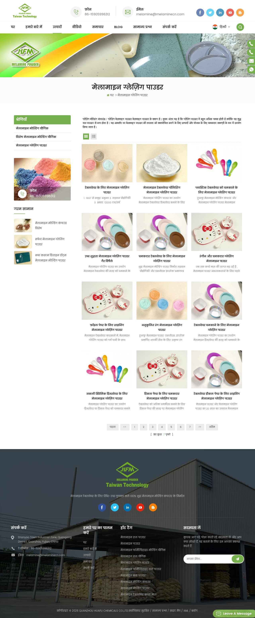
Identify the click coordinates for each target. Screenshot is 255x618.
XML (185, 611)
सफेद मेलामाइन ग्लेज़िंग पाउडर (49, 242)
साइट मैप (175, 611)
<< (125, 427)
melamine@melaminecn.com (160, 14)
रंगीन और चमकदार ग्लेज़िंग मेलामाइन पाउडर (217, 258)
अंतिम (212, 427)
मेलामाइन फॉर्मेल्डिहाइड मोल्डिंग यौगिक (143, 550)
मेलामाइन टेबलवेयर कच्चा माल (139, 595)
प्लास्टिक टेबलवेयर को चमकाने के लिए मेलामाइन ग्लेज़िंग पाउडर (216, 190)
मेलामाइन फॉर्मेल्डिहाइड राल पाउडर (141, 569)
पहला (113, 427)
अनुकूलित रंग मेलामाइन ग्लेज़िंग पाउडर (161, 327)
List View (94, 136)
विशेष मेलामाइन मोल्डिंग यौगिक (36, 137)
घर (13, 27)
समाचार (97, 27)
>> (199, 427)
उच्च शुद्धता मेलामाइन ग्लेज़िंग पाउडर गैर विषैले (107, 258)
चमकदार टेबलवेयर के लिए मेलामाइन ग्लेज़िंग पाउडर (162, 258)
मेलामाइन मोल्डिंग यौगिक (32, 128)
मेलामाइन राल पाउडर (133, 537)
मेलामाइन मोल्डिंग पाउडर (135, 588)
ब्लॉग (194, 611)
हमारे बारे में (34, 27)
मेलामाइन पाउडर (130, 544)
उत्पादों (57, 27)
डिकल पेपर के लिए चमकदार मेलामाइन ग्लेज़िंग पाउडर (161, 396)
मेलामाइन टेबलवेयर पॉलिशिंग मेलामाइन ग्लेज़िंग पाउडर (161, 190)
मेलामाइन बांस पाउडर (133, 576)
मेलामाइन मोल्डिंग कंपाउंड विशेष (51, 226)
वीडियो (76, 27)
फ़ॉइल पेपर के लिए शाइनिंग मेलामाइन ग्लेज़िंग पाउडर (107, 327)
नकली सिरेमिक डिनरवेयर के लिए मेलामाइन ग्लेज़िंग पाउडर (107, 396)
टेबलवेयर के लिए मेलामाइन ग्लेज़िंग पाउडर (107, 190)
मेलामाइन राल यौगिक (133, 557)
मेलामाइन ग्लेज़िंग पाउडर (31, 145)
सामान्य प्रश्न (142, 27)
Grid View (86, 136)
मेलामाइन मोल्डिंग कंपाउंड (136, 582)
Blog (118, 27)
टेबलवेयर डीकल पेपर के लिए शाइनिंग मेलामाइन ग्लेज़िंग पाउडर (217, 396)
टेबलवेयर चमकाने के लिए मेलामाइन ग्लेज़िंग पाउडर (216, 327)
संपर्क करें (169, 27)
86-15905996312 (97, 14)
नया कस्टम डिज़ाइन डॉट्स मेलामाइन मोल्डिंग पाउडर (50, 258)
